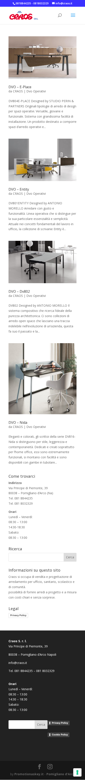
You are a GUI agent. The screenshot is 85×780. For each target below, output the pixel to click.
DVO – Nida (17, 422)
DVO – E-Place (19, 87)
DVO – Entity (18, 189)
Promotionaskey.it (29, 774)
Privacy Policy (18, 615)
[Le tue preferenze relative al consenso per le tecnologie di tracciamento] (77, 772)
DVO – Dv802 (19, 291)
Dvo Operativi (36, 91)
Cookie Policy (60, 734)
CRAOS (18, 91)
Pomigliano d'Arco (60, 774)
